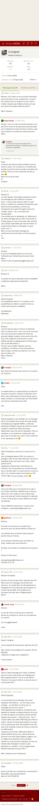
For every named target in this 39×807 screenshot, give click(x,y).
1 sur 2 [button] (13, 785)
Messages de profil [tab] (10, 88)
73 (29, 69)
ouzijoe (7, 383)
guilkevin (7, 518)
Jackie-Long (9, 604)
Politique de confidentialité (10, 799)
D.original (9, 141)
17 (10, 69)
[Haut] (29, 799)
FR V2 (3, 792)
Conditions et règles (18, 796)
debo (6, 669)
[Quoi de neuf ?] (32, 43)
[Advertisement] (19, 20)
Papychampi (9, 121)
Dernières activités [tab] (28, 88)
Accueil (25, 799)
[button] (3, 44)
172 (10, 64)
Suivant (20, 785)
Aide (20, 799)
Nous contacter (6, 796)
